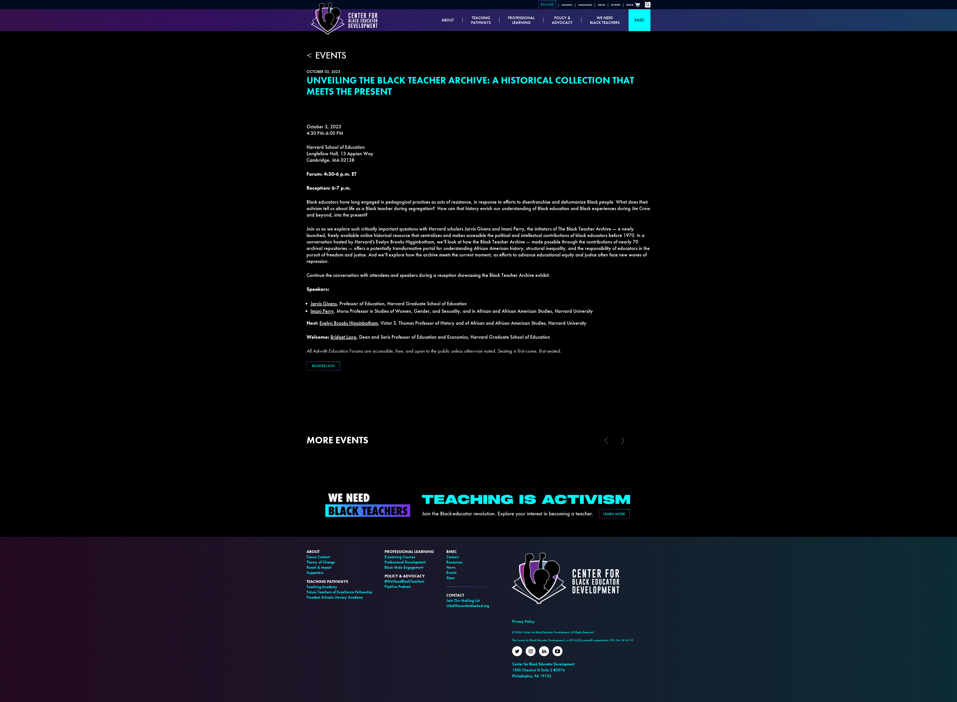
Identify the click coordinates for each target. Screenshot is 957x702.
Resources (585, 4)
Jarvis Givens (324, 303)
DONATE (547, 4)
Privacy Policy (523, 621)
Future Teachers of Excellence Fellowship (339, 592)
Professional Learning (409, 551)
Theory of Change (321, 562)
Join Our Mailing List (463, 600)
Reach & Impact (319, 567)
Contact (455, 595)
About (448, 20)
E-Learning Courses (400, 556)
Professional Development (405, 562)
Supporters (315, 572)
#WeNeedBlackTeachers (404, 581)
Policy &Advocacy (562, 20)
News (601, 4)
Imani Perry (322, 311)
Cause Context (318, 556)
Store (630, 4)
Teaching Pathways (327, 581)
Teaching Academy (322, 586)
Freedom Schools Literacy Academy (335, 597)
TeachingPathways (481, 20)
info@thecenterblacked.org (467, 605)
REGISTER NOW (323, 366)
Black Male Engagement (404, 567)
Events (615, 4)
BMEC (639, 20)
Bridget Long (343, 337)
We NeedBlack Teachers (605, 20)
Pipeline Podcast (398, 586)
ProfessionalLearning (521, 20)
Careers (566, 4)
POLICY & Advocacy (405, 576)
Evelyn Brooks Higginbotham (348, 323)
